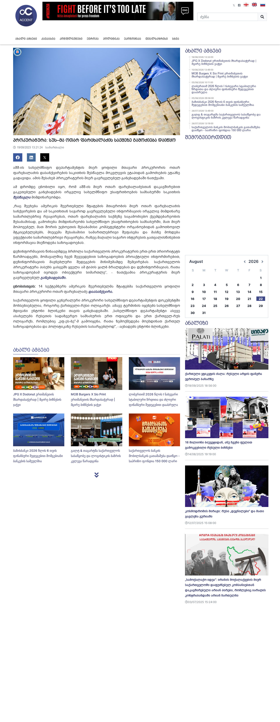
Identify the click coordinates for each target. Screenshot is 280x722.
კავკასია (48, 38)
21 (249, 299)
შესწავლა (22, 197)
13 (238, 292)
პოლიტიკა (111, 38)
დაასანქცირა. (100, 291)
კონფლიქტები (71, 38)
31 (204, 313)
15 (260, 292)
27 (238, 306)
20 (238, 299)
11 (215, 292)
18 (215, 299)
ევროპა (93, 38)
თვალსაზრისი (156, 38)
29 (261, 306)
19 (226, 299)
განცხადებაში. (53, 277)
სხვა (175, 38)
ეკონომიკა (132, 38)
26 (227, 306)
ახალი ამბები (26, 38)
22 (261, 299)
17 (204, 299)
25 (215, 306)
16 (192, 299)
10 (204, 292)
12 (226, 292)
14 (249, 292)
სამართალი (54, 147)
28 (249, 306)
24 (204, 306)
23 (192, 306)
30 (193, 313)
